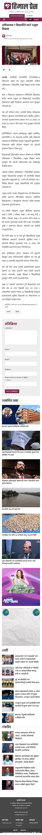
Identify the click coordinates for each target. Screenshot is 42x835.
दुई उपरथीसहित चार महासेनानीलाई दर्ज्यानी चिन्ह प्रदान (27, 681)
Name (7, 349)
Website (8, 369)
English (36, 19)
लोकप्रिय (6, 727)
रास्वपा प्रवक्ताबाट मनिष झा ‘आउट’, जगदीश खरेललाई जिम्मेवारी (25, 735)
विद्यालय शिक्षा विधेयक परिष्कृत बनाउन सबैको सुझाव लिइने (26, 783)
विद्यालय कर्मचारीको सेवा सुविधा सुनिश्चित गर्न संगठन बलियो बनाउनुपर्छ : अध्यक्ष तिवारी (27, 759)
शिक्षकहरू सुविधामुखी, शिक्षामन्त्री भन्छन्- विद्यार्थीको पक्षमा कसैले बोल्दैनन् (20, 482)
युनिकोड (30, 16)
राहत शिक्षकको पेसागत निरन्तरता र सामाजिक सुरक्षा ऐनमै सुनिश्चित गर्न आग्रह (20, 453)
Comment (9, 328)
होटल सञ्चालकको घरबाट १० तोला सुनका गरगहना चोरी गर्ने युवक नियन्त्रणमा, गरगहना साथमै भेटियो (27, 694)
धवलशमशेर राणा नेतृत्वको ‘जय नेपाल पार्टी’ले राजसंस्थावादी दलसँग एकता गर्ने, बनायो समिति (27, 659)
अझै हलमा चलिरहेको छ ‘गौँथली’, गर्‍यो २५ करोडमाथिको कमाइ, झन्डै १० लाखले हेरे (27, 670)
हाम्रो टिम (15, 830)
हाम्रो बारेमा (23, 830)
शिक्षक (17, 311)
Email (7, 359)
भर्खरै (30, 19)
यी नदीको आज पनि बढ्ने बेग (11, 509)
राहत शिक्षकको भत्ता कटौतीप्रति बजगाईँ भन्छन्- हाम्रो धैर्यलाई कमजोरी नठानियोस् (19, 562)
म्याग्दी (8, 311)
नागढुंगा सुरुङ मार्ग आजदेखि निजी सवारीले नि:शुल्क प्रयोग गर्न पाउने (27, 704)
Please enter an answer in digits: (16, 377)
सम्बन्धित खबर (10, 400)
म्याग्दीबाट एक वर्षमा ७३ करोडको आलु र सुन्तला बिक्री (19, 535)
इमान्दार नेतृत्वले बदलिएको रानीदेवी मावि (15, 426)
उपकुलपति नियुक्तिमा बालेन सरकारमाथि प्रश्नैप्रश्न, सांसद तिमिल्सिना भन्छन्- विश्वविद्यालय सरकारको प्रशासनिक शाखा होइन (27, 772)
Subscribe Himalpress (17, 16)
